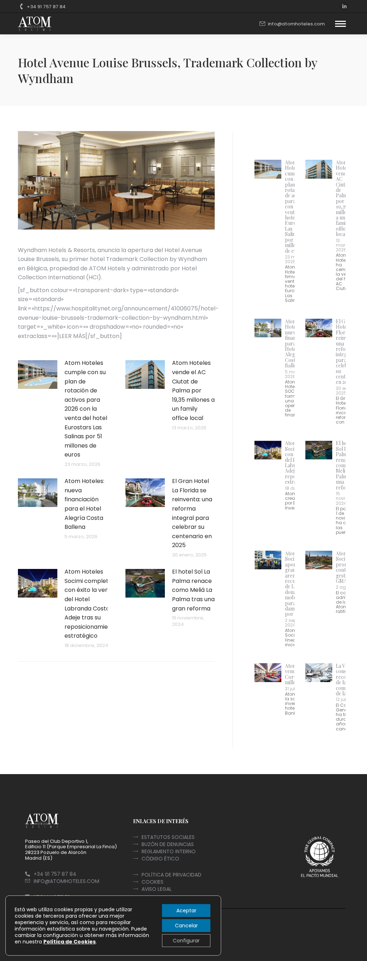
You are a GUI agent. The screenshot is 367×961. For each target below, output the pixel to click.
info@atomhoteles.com (296, 24)
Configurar (186, 940)
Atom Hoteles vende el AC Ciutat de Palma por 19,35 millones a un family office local (193, 390)
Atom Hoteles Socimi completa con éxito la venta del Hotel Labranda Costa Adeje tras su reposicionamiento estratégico (91, 604)
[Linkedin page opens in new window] (344, 6)
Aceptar (186, 910)
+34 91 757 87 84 (46, 6)
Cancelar (186, 925)
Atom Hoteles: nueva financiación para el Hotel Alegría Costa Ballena (84, 504)
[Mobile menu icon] (340, 23)
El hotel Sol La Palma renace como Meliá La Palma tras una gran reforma (193, 590)
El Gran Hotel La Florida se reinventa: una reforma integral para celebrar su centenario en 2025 (192, 513)
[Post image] (37, 374)
